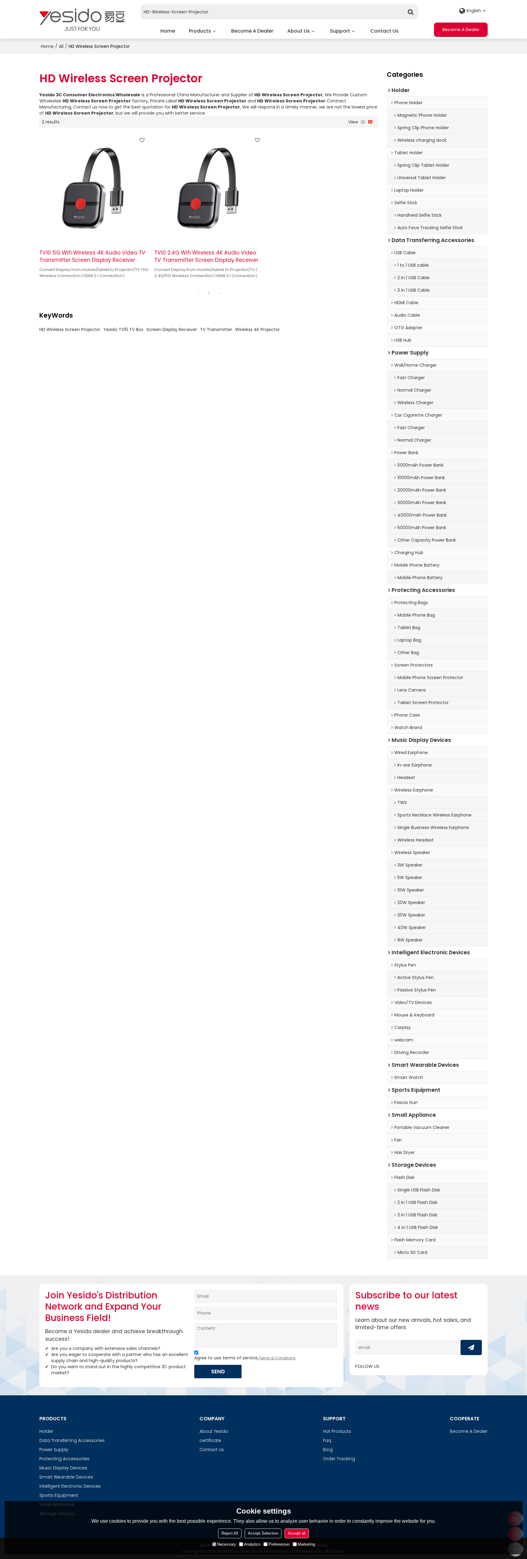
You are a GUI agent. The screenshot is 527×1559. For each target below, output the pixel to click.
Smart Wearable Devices (66, 1477)
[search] (410, 12)
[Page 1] (198, 293)
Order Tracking (339, 1459)
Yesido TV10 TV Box (123, 329)
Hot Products (337, 1431)
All (61, 46)
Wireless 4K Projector (257, 329)
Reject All (229, 1533)
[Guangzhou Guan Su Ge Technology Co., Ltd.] (82, 19)
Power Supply (53, 1450)
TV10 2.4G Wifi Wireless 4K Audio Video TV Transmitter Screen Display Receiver (206, 256)
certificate (210, 1440)
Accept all (297, 1533)
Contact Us (384, 30)
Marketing (306, 1544)
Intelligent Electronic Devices (70, 1486)
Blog (328, 1450)
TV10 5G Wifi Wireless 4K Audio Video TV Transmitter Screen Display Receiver (92, 256)
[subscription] (471, 1347)
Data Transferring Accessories (72, 1440)
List (363, 122)
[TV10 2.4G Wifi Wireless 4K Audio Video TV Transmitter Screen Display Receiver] (208, 188)
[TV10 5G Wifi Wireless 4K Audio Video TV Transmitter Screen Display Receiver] (93, 188)
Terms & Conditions (277, 1358)
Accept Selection (263, 1533)
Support (340, 30)
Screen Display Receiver (171, 329)
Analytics (252, 1544)
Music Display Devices (63, 1468)
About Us (298, 30)
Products (200, 30)
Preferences (279, 1544)
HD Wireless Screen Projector (69, 329)
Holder (46, 1431)
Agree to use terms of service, (245, 1358)
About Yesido (213, 1431)
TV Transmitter (216, 329)
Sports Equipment (58, 1495)
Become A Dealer (252, 30)
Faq (327, 1440)
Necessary (226, 1544)
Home (167, 30)
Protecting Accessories (64, 1459)
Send (218, 1371)
